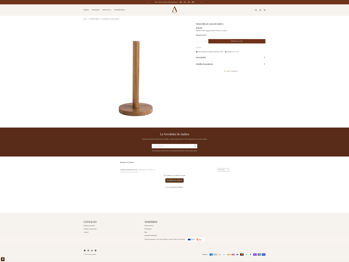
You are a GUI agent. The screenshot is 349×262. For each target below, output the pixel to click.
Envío (207, 30)
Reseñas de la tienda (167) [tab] (147, 170)
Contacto (86, 232)
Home (85, 19)
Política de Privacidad (179, 239)
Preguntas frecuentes (89, 225)
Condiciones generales (149, 239)
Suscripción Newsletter (151, 235)
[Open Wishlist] (3, 259)
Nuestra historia (149, 225)
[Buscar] (256, 10)
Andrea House (92, 254)
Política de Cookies (168, 239)
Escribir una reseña (174, 180)
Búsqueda (204, 254)
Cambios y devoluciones (90, 229)
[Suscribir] (195, 146)
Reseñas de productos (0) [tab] (129, 170)
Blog (146, 232)
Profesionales (148, 229)
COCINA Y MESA (94, 19)
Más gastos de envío (201, 35)
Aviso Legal (159, 239)
